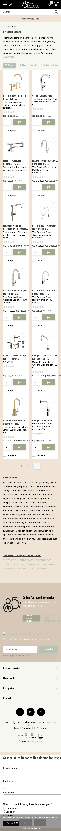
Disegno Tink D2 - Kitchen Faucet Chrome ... (44, 357)
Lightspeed (36, 741)
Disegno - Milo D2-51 (42, 420)
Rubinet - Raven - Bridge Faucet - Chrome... (14, 357)
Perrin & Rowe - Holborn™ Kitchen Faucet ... (44, 292)
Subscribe (48, 649)
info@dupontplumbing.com (51, 620)
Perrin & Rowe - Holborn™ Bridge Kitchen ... (15, 97)
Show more (9, 56)
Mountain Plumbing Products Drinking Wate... (15, 227)
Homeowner (11, 808)
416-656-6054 (50, 616)
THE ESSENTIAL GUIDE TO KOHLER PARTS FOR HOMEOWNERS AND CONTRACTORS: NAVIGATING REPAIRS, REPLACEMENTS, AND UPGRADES (29, 564)
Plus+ (47, 722)
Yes (25, 823)
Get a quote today (29, 618)
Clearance (11, 26)
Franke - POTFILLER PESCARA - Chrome (12, 162)
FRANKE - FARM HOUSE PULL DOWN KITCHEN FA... (45, 162)
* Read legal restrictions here (16, 655)
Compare (11, 130)
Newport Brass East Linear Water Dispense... (16, 422)
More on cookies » (31, 828)
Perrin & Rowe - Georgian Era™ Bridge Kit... (44, 227)
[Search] (56, 12)
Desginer (10, 811)
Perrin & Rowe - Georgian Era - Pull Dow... (15, 292)
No (40, 823)
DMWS (38, 722)
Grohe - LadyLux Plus (42, 95)
